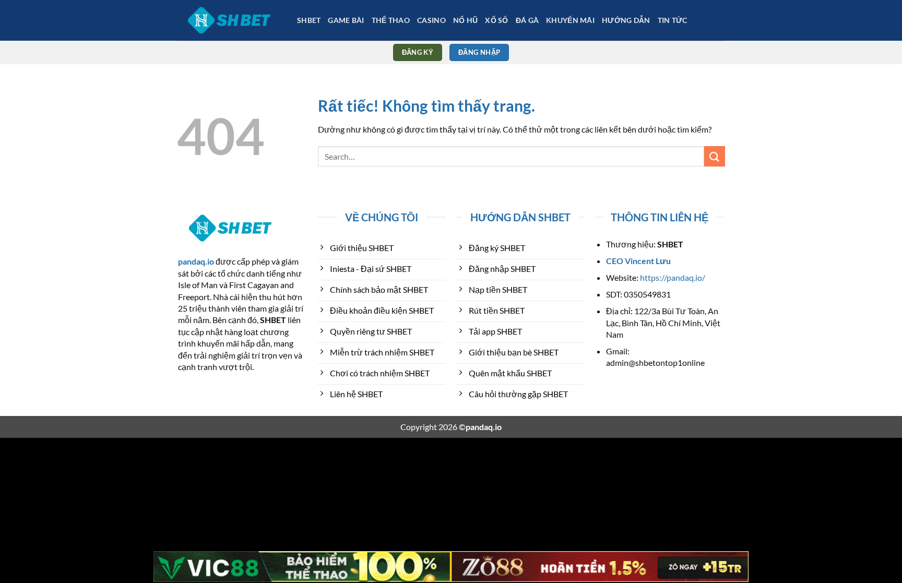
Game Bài (346, 20)
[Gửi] (714, 156)
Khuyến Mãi (570, 20)
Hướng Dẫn (626, 20)
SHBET (309, 20)
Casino (431, 20)
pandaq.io (196, 261)
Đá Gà (527, 20)
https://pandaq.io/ (672, 277)
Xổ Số (496, 20)
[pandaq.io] (229, 20)
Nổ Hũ (465, 20)
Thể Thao (391, 20)
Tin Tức (672, 20)
